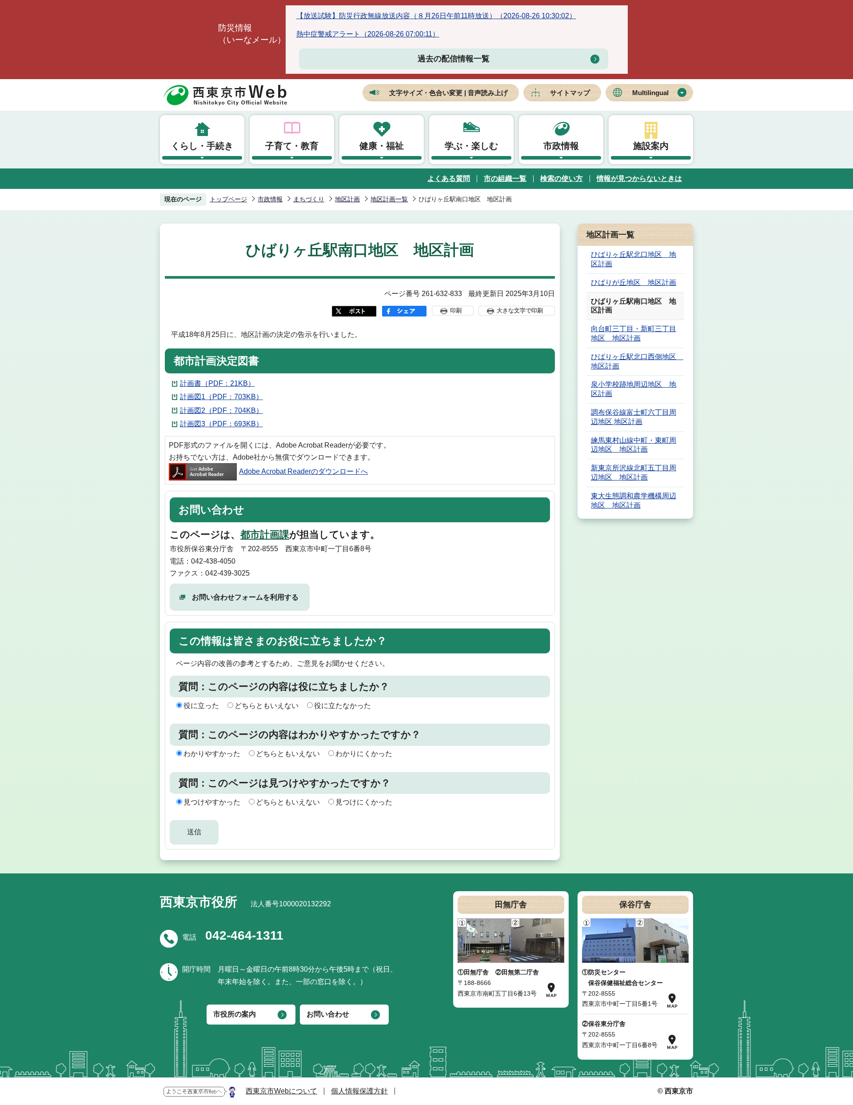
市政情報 (561, 146)
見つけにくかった (363, 802)
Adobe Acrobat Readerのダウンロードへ (303, 471)
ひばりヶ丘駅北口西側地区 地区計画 (637, 361)
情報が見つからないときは (639, 178)
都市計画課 (264, 534)
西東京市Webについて (281, 1091)
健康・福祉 (381, 146)
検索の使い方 (561, 178)
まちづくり (308, 199)
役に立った (201, 705)
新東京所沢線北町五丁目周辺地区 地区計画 (633, 472)
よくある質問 (448, 178)
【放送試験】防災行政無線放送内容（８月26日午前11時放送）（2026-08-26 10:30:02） (436, 16)
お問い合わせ (328, 1014)
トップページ (228, 199)
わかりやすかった (211, 753)
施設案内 (651, 146)
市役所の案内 (234, 1014)
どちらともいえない (267, 705)
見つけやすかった (211, 802)
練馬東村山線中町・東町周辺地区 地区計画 (633, 444)
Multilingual (650, 92)
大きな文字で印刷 (520, 310)
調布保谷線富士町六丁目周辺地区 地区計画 (633, 416)
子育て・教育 (292, 146)
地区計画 (347, 199)
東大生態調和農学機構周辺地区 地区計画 (633, 500)
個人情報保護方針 (359, 1091)
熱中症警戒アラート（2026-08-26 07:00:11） (367, 34)
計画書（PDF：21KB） (217, 383)
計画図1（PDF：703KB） (221, 396)
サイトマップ (570, 92)
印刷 (456, 310)
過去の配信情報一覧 (454, 58)
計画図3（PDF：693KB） (221, 424)
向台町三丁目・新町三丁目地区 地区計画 (633, 333)
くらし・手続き (202, 146)
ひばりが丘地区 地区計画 (633, 282)
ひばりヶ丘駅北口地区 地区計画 (633, 259)
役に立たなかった (342, 705)
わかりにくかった (363, 753)
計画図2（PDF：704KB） (221, 410)
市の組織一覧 (505, 178)
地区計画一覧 (389, 199)
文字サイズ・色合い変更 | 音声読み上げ (448, 92)
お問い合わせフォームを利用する (245, 597)
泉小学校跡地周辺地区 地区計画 (633, 388)
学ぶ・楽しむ (471, 146)
